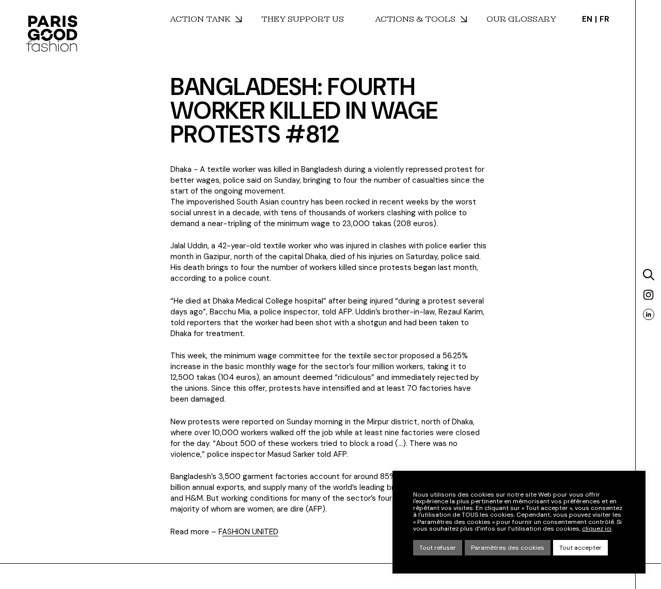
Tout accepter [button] (580, 548)
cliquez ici (596, 529)
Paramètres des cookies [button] (507, 548)
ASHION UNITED (250, 532)
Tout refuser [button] (437, 548)
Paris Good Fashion (51, 33)
